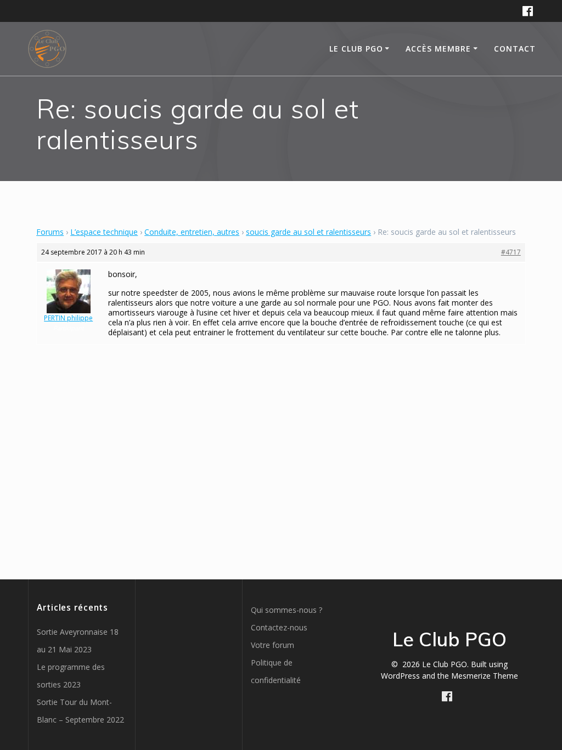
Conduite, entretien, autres (191, 232)
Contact (515, 48)
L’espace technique (104, 232)
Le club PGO (356, 48)
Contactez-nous (279, 627)
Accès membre (438, 48)
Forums (50, 232)
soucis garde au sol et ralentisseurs (308, 232)
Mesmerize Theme (484, 675)
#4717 (511, 252)
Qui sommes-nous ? (286, 610)
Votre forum (272, 645)
